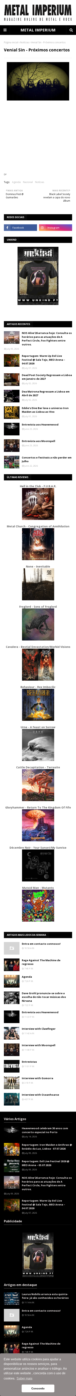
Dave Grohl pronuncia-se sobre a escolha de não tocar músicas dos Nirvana (44, 997)
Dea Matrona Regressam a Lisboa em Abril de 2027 (46, 393)
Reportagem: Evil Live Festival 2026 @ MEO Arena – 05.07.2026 (45, 1163)
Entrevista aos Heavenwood (40, 424)
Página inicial (11, 42)
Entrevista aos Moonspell (38, 441)
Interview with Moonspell (38, 1045)
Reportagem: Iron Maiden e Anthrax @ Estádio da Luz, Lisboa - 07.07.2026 (47, 1146)
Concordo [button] (38, 1388)
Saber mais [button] (24, 1378)
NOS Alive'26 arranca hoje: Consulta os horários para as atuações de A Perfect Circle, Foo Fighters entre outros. (47, 338)
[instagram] (55, 227)
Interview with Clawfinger (39, 1028)
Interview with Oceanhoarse (40, 1094)
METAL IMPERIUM (38, 30)
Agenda (16, 182)
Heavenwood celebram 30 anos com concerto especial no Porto (45, 1130)
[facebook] (20, 227)
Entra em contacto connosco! (41, 943)
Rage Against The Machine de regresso (41, 962)
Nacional (28, 182)
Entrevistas (29, 1061)
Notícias (24, 42)
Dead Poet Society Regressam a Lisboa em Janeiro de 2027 (47, 377)
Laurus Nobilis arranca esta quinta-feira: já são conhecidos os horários (45, 1296)
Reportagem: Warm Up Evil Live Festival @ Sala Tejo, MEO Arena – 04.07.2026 (43, 359)
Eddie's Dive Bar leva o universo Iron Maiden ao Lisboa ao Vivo (45, 410)
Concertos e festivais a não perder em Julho (47, 459)
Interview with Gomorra (37, 1078)
